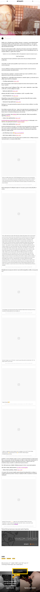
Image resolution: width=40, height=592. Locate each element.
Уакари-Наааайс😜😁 (6, 402)
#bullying (14, 114)
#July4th (22, 121)
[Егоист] (20, 1)
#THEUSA (8, 115)
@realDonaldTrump (5, 120)
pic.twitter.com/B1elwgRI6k (22, 467)
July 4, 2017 (18, 118)
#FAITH (19, 121)
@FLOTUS (18, 120)
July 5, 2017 (16, 81)
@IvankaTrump (13, 120)
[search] (32, 1)
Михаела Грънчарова (7, 38)
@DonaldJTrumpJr (24, 120)
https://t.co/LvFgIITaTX (19, 133)
